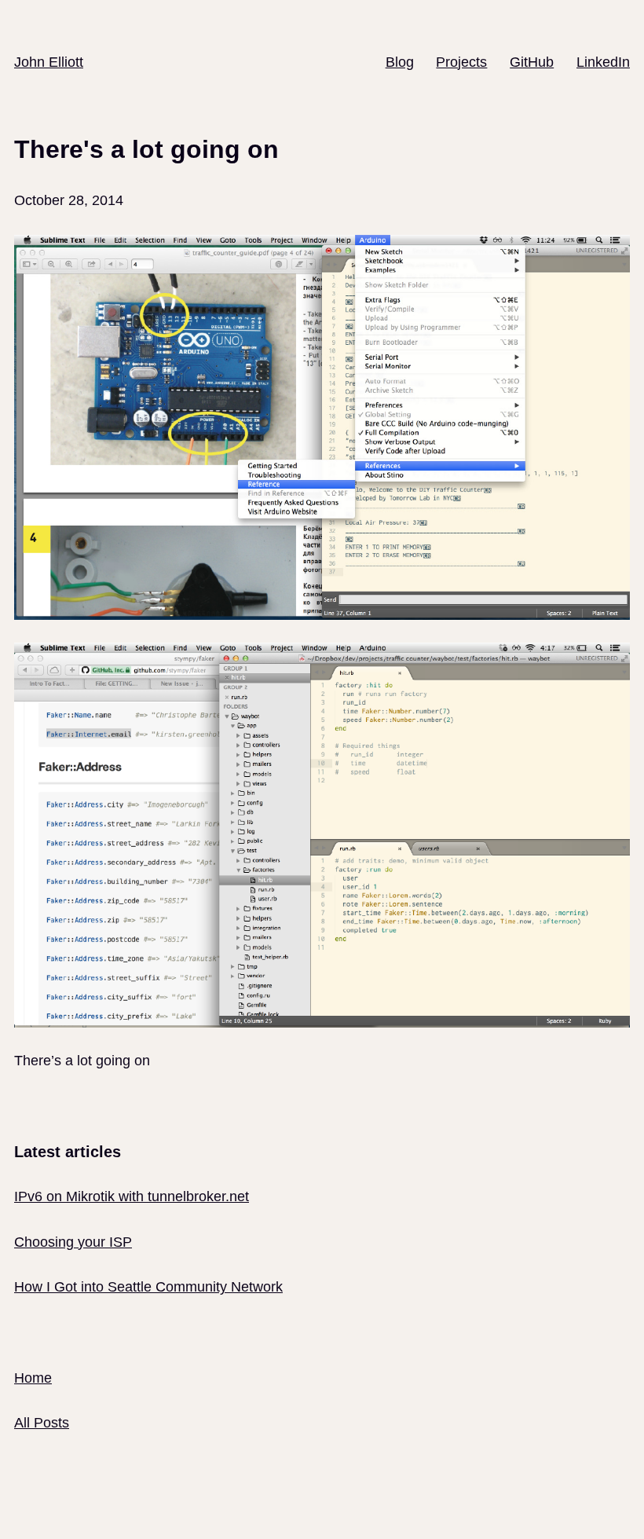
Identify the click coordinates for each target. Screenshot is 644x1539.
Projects (461, 62)
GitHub (532, 62)
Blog (400, 62)
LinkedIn (603, 62)
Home (33, 1378)
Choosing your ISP (73, 1242)
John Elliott (48, 62)
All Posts (41, 1423)
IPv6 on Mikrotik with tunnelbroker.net (131, 1196)
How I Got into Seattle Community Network (148, 1287)
